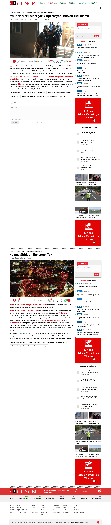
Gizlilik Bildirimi (78, 510)
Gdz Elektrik (37, 342)
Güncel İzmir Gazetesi (15, 12)
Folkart (30, 342)
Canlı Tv (43, 505)
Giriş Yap (65, 505)
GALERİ (78, 8)
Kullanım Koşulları (79, 512)
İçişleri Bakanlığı (41, 92)
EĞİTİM (19, 507)
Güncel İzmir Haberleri (29, 92)
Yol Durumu (83, 498)
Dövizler (33, 507)
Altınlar (33, 505)
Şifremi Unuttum (67, 512)
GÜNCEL (22, 8)
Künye (76, 505)
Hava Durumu (50, 498)
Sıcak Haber (56, 512)
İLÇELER (38, 8)
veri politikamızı (74, 522)
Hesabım (65, 510)
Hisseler (61, 497)
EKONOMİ (63, 8)
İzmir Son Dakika (15, 96)
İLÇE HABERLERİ (22, 510)
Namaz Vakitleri (23, 497)
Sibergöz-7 (62, 96)
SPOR (71, 8)
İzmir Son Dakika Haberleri (28, 96)
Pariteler (72, 497)
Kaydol (64, 507)
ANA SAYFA (13, 8)
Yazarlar (55, 510)
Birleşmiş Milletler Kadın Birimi (18, 342)
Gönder (15, 122)
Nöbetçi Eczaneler (46, 514)
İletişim (76, 507)
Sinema (43, 507)
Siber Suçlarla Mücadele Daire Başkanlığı (47, 96)
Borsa (11, 497)
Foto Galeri (56, 505)
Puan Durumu (37, 497)
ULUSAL (54, 8)
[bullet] (33, 122)
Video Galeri (56, 507)
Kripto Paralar (96, 497)
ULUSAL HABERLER (22, 512)
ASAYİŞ (30, 8)
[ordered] (30, 122)
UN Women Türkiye (41, 346)
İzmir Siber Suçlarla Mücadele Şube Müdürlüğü (59, 92)
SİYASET (46, 8)
